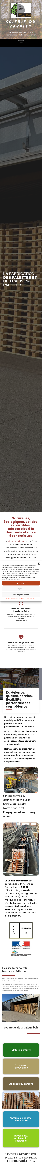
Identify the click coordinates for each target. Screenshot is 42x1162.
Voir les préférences (21, 595)
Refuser (21, 589)
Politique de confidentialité (27, 598)
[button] (39, 563)
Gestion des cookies (12, 598)
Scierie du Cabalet (15, 541)
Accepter (21, 583)
